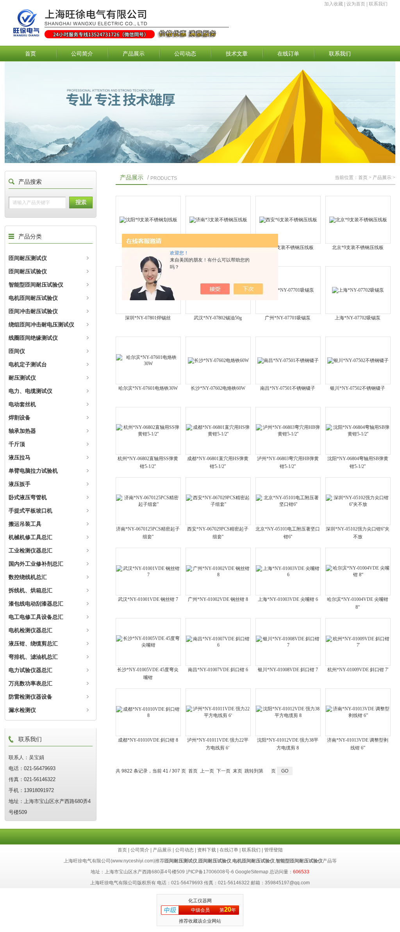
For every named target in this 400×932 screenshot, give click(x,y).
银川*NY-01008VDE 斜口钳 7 (288, 669)
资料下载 (206, 850)
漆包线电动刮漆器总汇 (36, 603)
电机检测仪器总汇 (30, 630)
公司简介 (82, 53)
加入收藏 (333, 4)
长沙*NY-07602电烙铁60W (218, 388)
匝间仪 (17, 351)
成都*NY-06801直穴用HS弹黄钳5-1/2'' (217, 462)
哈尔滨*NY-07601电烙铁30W (148, 388)
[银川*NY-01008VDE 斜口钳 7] (288, 642)
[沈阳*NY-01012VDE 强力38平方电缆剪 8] (288, 712)
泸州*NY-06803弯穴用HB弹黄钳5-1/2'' (288, 462)
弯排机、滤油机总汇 (33, 657)
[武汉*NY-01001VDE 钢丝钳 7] (148, 571)
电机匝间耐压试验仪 (33, 298)
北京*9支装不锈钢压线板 (358, 247)
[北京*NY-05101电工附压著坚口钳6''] (288, 501)
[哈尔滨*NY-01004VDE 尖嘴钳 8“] (358, 571)
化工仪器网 (200, 900)
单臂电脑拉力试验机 (33, 471)
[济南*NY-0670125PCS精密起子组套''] (148, 501)
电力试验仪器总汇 (30, 670)
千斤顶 (17, 444)
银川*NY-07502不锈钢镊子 (357, 388)
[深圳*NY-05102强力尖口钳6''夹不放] (358, 501)
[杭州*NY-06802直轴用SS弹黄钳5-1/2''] (148, 431)
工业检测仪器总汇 (30, 550)
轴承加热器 (22, 431)
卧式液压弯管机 (28, 497)
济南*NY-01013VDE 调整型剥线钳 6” (357, 744)
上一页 (207, 771)
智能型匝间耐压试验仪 (36, 284)
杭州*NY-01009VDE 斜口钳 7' (357, 669)
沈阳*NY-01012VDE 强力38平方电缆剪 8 (287, 744)
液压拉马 (19, 457)
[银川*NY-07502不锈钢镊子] (358, 360)
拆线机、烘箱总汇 (30, 590)
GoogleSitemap (251, 872)
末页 (237, 771)
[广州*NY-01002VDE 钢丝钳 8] (218, 571)
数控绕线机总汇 (28, 577)
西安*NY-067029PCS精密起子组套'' (217, 532)
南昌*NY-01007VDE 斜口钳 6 (218, 669)
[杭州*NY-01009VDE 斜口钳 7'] (358, 642)
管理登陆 (273, 850)
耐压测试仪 (22, 378)
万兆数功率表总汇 (30, 683)
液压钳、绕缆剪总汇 (33, 643)
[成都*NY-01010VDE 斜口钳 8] (148, 712)
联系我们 (378, 4)
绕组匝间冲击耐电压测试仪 (41, 324)
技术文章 (237, 53)
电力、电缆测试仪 (30, 391)
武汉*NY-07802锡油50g (218, 318)
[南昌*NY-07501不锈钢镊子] (288, 360)
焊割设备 (19, 417)
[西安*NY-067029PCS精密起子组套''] (218, 501)
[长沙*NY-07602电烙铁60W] (218, 360)
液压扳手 (19, 484)
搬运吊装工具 (25, 524)
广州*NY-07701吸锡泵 (288, 318)
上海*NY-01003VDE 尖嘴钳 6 (288, 599)
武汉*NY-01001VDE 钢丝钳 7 (148, 599)
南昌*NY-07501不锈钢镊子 (287, 388)
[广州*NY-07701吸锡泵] (288, 290)
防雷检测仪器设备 (30, 697)
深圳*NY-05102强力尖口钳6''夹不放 (357, 532)
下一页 (223, 771)
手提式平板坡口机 (30, 510)
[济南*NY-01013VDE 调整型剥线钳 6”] (358, 712)
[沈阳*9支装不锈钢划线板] (148, 220)
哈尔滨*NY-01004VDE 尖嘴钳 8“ (357, 603)
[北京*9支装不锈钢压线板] (358, 220)
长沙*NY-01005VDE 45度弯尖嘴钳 (148, 673)
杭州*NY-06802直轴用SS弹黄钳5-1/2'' (148, 462)
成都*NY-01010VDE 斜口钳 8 (148, 740)
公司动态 (185, 53)
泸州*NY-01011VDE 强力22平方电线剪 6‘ (217, 744)
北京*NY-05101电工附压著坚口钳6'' (287, 532)
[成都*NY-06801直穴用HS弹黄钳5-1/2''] (218, 431)
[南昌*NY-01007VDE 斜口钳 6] (218, 642)
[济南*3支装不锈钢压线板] (218, 220)
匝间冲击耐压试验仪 (33, 311)
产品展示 (134, 53)
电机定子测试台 (28, 364)
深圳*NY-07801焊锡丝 (148, 318)
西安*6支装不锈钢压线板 (288, 247)
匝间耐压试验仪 (28, 271)
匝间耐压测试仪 (28, 258)
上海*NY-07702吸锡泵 (357, 318)
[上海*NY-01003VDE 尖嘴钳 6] (288, 571)
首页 (30, 53)
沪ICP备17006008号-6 (210, 872)
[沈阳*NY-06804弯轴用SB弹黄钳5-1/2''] (358, 431)
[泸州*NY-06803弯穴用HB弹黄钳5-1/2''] (288, 431)
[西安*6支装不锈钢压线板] (288, 220)
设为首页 (355, 4)
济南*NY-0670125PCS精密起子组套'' (148, 532)
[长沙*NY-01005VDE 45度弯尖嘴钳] (148, 642)
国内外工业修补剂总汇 (36, 564)
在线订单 (288, 53)
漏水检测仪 (22, 710)
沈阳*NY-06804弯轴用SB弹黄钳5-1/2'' (357, 462)
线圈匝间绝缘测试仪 (33, 338)
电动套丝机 (22, 404)
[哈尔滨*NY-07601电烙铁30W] (148, 360)
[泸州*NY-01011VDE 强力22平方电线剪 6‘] (218, 712)
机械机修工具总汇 (30, 537)
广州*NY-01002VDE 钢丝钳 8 (218, 599)
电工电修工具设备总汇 (36, 617)
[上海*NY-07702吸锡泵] (358, 290)
